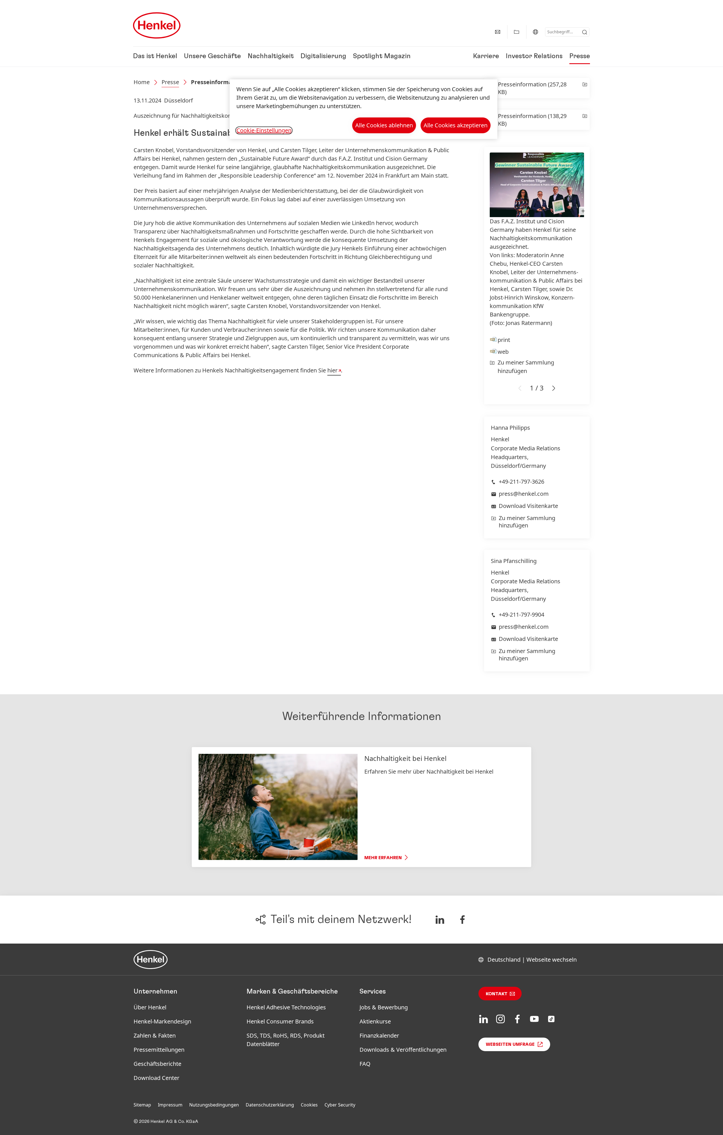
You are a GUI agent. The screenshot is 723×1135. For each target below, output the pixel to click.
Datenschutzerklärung (270, 1105)
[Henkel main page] (156, 25)
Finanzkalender (379, 1035)
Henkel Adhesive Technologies (286, 1007)
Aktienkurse (375, 1021)
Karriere (486, 56)
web (503, 351)
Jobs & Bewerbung (384, 1007)
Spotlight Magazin (382, 56)
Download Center (156, 1078)
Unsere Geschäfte (212, 56)
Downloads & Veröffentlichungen (403, 1049)
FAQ (365, 1064)
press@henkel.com (524, 493)
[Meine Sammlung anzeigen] (516, 32)
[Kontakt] (497, 32)
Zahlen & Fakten (155, 1035)
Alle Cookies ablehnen (384, 125)
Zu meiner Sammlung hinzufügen (526, 367)
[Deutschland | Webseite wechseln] (535, 32)
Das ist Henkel (155, 56)
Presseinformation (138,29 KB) (532, 119)
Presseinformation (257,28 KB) (532, 88)
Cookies (309, 1105)
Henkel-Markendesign (162, 1021)
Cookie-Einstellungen (263, 130)
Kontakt (497, 994)
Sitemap (142, 1105)
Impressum (170, 1105)
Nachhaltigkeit (271, 56)
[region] (363, 109)
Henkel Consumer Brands (280, 1021)
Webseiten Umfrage (510, 1044)
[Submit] (584, 32)
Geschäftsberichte (157, 1064)
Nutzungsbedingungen (214, 1105)
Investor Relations (534, 56)
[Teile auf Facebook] (462, 919)
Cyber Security (340, 1105)
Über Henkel (150, 1007)
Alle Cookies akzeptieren (455, 125)
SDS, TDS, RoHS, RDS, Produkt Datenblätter (286, 1040)
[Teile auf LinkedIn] (439, 919)
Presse (579, 56)
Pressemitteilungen (159, 1049)
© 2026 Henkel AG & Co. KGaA (166, 1121)
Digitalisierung (323, 56)
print (504, 340)
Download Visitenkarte (528, 506)
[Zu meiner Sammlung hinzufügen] (585, 88)
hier (332, 370)
